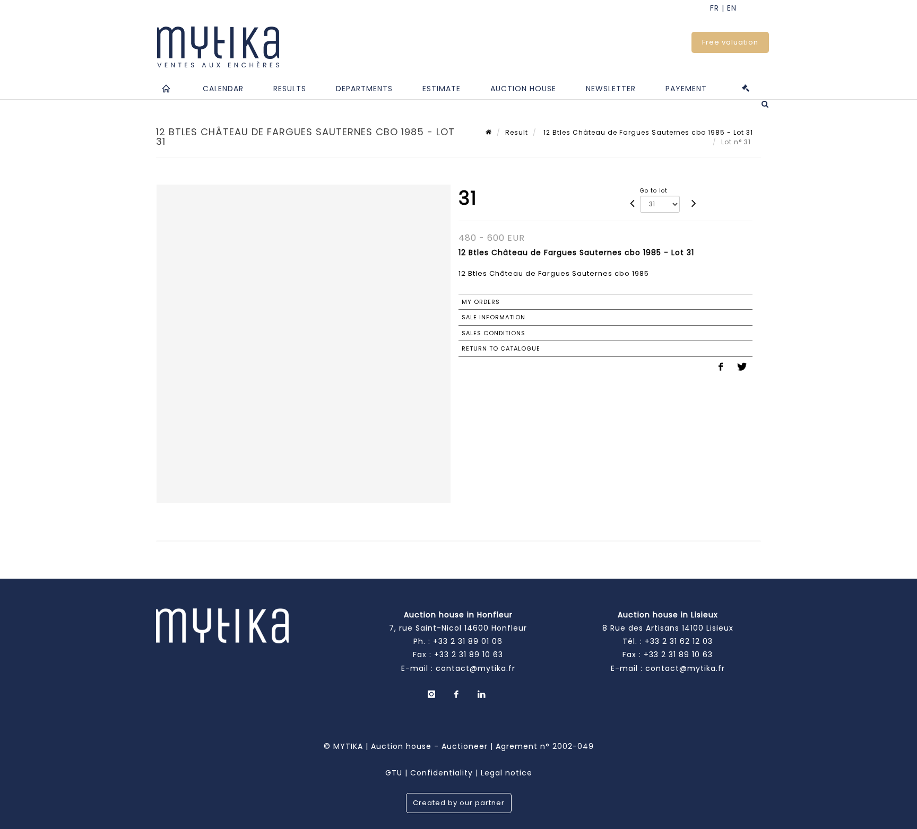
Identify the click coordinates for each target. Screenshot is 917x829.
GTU (393, 772)
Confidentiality (441, 772)
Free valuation (730, 42)
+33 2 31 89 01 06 (468, 641)
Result (516, 132)
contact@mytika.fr (475, 668)
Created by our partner (459, 803)
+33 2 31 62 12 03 (679, 641)
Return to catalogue (501, 348)
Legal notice (506, 772)
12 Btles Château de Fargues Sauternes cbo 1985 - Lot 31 (647, 132)
